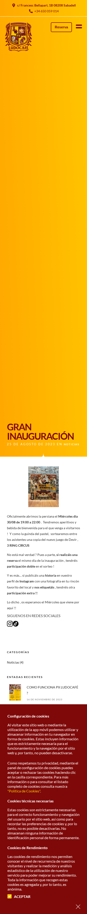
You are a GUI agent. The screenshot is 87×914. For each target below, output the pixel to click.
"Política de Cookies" (23, 791)
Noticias (71, 444)
